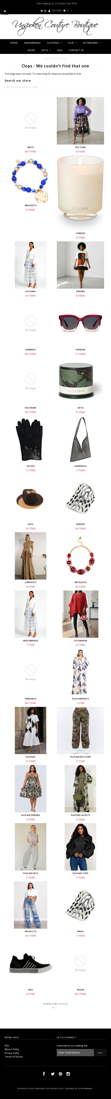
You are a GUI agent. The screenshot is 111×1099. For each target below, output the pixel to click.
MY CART (60, 10)
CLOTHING (53, 42)
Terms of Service (14, 1056)
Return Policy (12, 1049)
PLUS (71, 42)
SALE (59, 50)
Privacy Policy (12, 1053)
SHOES (31, 50)
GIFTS (44, 50)
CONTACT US (76, 50)
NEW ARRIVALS (32, 42)
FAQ (7, 1045)
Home (47, 59)
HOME (14, 42)
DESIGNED (69, 1088)
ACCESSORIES (90, 42)
